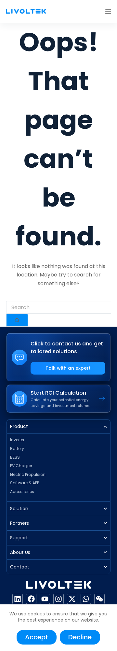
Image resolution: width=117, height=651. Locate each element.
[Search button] (17, 320)
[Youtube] (45, 599)
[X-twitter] (72, 599)
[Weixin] (99, 599)
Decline (80, 637)
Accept (36, 637)
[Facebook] (31, 599)
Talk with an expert (68, 368)
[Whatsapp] (86, 599)
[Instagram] (58, 599)
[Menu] (108, 11)
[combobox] (58, 307)
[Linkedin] (17, 599)
